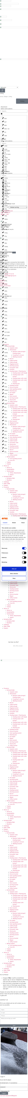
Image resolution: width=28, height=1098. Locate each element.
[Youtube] (14, 312)
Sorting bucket (14, 398)
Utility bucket (13, 401)
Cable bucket (13, 360)
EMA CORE (7, 483)
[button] (22, 101)
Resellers (9, 480)
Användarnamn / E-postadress (8, 1082)
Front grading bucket (16, 458)
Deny (14, 578)
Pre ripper (12, 392)
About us (2, 280)
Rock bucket (13, 396)
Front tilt (12, 460)
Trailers (9, 462)
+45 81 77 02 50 (9, 274)
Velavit (12, 474)
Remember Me (5, 1091)
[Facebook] (2, 312)
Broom (11, 358)
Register (14, 1095)
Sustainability (4, 284)
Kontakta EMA (8, 476)
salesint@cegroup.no (10, 275)
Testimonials (10, 471)
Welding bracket (17, 357)
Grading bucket (14, 385)
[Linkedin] (10, 312)
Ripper (11, 394)
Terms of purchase (5, 285)
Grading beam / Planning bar (18, 371)
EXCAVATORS (10, 346)
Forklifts (12, 369)
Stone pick (13, 399)
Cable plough (13, 362)
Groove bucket (14, 387)
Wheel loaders (11, 457)
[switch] (24, 553)
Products (6, 344)
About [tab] (23, 522)
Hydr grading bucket (15, 389)
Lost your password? (6, 1095)
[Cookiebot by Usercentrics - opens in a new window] (20, 518)
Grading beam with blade (20, 373)
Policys (2, 282)
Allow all (14, 568)
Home (1, 96)
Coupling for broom (18, 355)
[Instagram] (6, 312)
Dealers (6, 485)
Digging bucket (14, 364)
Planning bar (16, 383)
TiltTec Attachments (15, 473)
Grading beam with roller (20, 378)
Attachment (13, 349)
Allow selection (14, 573)
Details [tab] (14, 522)
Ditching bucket (14, 366)
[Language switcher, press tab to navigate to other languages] (9, 87)
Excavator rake (14, 367)
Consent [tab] (5, 522)
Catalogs (6, 482)
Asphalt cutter (14, 348)
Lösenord (2, 1087)
